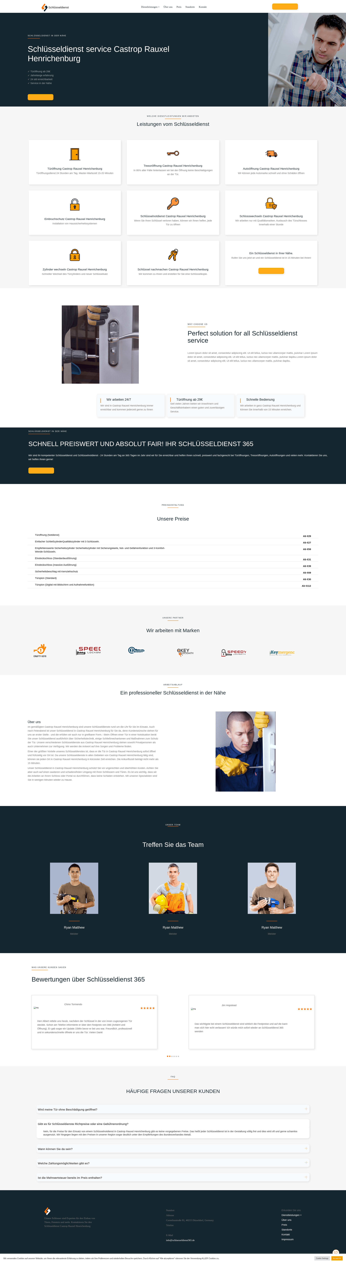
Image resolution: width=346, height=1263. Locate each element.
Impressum (288, 1239)
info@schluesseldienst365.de (180, 1240)
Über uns (168, 7)
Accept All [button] (337, 1258)
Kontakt (203, 7)
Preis (179, 7)
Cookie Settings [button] (322, 1258)
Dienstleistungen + (150, 7)
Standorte (190, 7)
